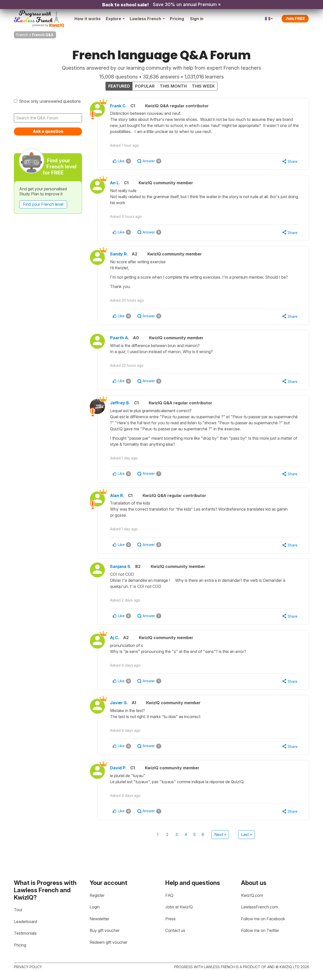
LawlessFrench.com (259, 906)
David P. (118, 767)
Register (97, 895)
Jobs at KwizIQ (179, 906)
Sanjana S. (120, 566)
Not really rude (204, 196)
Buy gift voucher (105, 930)
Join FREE (295, 18)
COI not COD (197, 580)
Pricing (177, 18)
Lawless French (145, 18)
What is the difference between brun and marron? (161, 348)
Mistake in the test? (155, 713)
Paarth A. (119, 337)
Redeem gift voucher (108, 942)
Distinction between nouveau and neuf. (204, 122)
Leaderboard (25, 921)
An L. (115, 182)
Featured (119, 86)
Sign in (196, 18)
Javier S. (119, 702)
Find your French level (43, 204)
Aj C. (114, 637)
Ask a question (48, 131)
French (22, 35)
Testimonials (25, 933)
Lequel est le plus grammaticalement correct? (204, 427)
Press (170, 918)
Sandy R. (119, 253)
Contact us (175, 930)
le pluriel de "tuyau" (177, 778)
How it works (87, 18)
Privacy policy (28, 967)
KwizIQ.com (252, 895)
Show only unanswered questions (50, 101)
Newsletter (99, 918)
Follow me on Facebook (263, 918)
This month (173, 86)
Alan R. (117, 495)
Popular (145, 86)
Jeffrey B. (120, 402)
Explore (113, 18)
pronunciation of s (178, 648)
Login (95, 906)
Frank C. (118, 105)
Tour (18, 909)
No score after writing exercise (199, 274)
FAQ (169, 895)
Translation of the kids (199, 509)
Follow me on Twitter (260, 930)
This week (203, 86)
